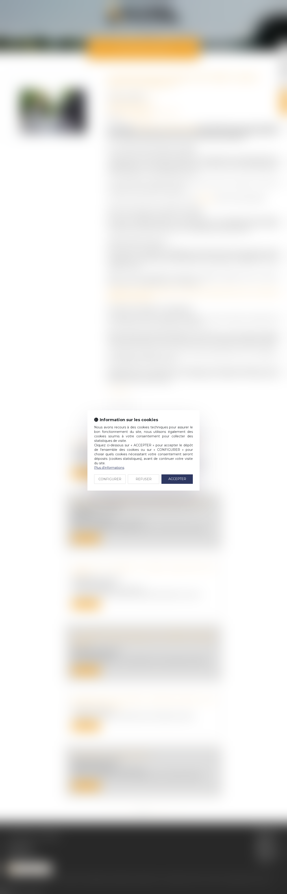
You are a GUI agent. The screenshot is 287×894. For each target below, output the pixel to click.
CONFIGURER (109, 479)
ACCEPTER (177, 479)
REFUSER (144, 479)
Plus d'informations (109, 468)
